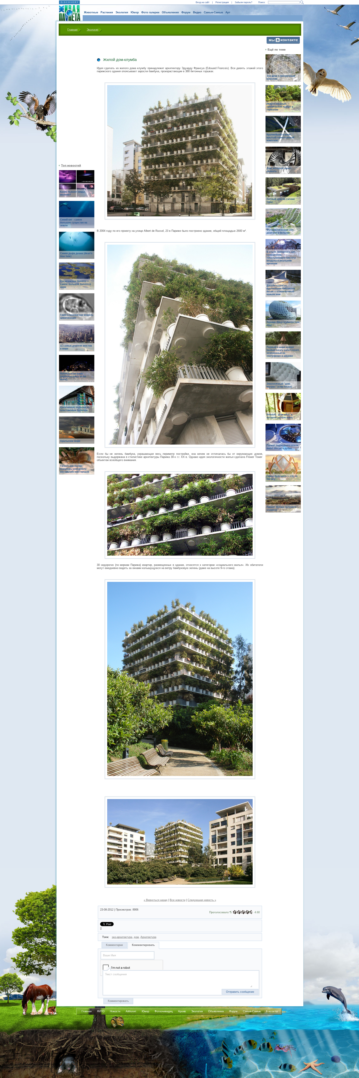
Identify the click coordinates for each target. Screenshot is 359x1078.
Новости (115, 1011)
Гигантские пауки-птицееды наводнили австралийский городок (74, 469)
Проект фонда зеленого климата (281, 508)
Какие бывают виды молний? (72, 193)
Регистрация (222, 2)
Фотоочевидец (164, 1011)
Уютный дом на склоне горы (281, 200)
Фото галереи (150, 12)
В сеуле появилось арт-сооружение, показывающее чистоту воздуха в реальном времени (281, 257)
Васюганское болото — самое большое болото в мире (75, 284)
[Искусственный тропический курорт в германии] (283, 101)
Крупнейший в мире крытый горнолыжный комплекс (280, 137)
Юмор (135, 12)
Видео (197, 12)
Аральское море (70, 441)
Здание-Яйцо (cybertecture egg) (283, 324)
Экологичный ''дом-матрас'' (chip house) (279, 385)
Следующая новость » (202, 900)
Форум (186, 12)
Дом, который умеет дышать (279, 170)
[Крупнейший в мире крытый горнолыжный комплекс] (283, 132)
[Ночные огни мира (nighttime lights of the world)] (76, 371)
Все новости (177, 900)
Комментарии (114, 945)
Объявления (170, 12)
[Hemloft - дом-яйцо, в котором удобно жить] (283, 409)
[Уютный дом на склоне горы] (283, 193)
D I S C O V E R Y (69, 2)
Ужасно (235, 912)
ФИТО (101, 1011)
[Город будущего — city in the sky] (283, 470)
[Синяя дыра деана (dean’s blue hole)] (76, 248)
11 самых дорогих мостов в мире (76, 347)
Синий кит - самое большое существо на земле (73, 222)
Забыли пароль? (243, 2)
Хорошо (247, 912)
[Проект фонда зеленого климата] (283, 501)
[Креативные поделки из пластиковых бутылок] (76, 402)
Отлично (251, 912)
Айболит (131, 1011)
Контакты (272, 1011)
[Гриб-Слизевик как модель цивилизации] (76, 309)
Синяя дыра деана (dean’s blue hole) (76, 255)
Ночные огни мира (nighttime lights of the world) (73, 376)
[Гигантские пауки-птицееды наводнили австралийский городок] (76, 463)
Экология (122, 12)
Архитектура (148, 937)
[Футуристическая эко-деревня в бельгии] (283, 224)
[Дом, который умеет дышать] (283, 162)
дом (136, 937)
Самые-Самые (213, 12)
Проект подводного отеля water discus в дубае (282, 447)
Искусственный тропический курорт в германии (280, 106)
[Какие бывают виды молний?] (76, 186)
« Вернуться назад (155, 900)
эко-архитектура (122, 937)
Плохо (239, 912)
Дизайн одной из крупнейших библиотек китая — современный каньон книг (281, 290)
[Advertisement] (74, 99)
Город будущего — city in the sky (282, 478)
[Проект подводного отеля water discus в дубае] (283, 440)
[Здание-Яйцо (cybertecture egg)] (283, 316)
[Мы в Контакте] (283, 42)
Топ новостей (71, 165)
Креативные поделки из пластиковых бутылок (74, 409)
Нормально (243, 912)
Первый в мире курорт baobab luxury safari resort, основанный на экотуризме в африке (283, 351)
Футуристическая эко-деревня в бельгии (280, 231)
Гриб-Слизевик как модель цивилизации (76, 316)
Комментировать (143, 945)
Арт (227, 12)
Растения (107, 12)
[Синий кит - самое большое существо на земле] (76, 217)
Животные (91, 12)
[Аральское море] (76, 432)
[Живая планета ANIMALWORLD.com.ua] (68, 13)
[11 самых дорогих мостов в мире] (76, 340)
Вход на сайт (202, 2)
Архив (182, 1011)
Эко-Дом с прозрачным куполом (281, 77)
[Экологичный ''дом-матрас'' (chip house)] (283, 378)
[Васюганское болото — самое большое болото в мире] (76, 278)
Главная (72, 29)
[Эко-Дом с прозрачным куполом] (283, 70)
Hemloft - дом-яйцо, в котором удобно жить (280, 416)
